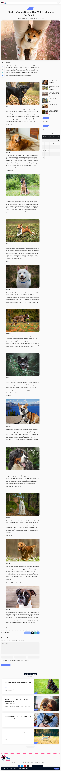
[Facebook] (19, 766)
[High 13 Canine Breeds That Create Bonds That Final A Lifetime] (46, 703)
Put (16, 627)
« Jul (42, 160)
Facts (30, 8)
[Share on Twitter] (40, 19)
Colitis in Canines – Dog (53, 80)
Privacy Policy (25, 768)
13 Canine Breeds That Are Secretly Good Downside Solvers (53, 111)
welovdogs (19, 18)
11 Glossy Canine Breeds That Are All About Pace (18, 733)
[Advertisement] (51, 70)
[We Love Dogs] (5, 3)
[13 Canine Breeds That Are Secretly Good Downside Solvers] (45, 112)
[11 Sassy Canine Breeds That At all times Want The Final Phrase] (45, 94)
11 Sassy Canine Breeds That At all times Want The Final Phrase (54, 93)
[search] (53, 2)
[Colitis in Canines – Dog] (45, 82)
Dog (14, 627)
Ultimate (19, 627)
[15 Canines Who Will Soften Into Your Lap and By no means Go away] (46, 720)
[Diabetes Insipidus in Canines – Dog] (45, 88)
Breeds (12, 627)
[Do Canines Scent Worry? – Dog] (45, 100)
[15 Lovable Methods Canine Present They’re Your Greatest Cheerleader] (46, 686)
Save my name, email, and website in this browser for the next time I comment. (15, 660)
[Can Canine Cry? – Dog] (45, 106)
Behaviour (50, 101)
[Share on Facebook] (38, 19)
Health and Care (51, 82)
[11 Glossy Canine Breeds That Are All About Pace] (46, 736)
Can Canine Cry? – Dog (53, 104)
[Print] (43, 19)
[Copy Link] (42, 19)
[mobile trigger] (2, 3)
